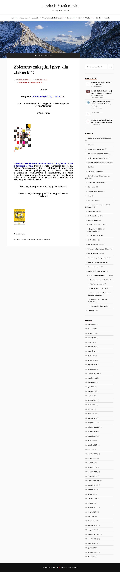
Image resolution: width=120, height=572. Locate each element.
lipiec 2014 (91, 494)
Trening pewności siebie (95, 244)
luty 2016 (91, 409)
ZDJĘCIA (91, 310)
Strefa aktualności (35, 82)
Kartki (90, 167)
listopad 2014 (92, 476)
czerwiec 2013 (92, 552)
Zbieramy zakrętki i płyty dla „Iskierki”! (41, 69)
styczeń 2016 (92, 414)
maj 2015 (91, 449)
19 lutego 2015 (41, 80)
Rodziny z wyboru (93, 211)
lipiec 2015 (91, 440)
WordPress (54, 567)
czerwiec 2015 (92, 445)
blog (89, 144)
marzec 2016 (92, 405)
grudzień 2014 (92, 472)
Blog (79, 18)
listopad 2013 (92, 530)
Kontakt (107, 18)
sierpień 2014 (92, 489)
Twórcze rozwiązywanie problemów (99, 249)
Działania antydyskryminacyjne (98, 153)
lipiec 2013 (91, 548)
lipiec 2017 (91, 355)
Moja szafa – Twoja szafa (97, 224)
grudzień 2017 (92, 346)
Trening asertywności (97, 284)
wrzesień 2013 (92, 539)
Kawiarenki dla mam (94, 171)
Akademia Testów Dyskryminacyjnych (100, 138)
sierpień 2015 (92, 436)
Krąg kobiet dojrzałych (95, 191)
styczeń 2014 (92, 521)
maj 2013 (91, 556)
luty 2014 (91, 516)
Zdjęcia (98, 18)
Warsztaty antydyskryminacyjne (98, 262)
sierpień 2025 (92, 324)
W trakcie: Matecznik (94, 253)
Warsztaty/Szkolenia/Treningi (52, 18)
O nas (12, 18)
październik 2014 (93, 481)
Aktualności (23, 18)
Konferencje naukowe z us (96, 182)
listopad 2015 (92, 422)
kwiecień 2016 (92, 400)
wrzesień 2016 (92, 378)
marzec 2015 (92, 458)
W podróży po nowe (95, 235)
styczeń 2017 (92, 360)
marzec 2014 (92, 512)
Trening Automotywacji (98, 288)
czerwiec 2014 (92, 498)
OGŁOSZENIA (23, 82)
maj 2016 (91, 396)
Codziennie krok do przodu (96, 149)
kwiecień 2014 (92, 507)
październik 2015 (93, 427)
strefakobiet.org (25, 80)
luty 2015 (91, 463)
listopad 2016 (92, 369)
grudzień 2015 (92, 418)
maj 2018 (91, 342)
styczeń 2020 (92, 333)
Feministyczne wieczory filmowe (98, 158)
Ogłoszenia (34, 18)
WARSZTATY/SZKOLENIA (96, 271)
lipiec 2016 (91, 387)
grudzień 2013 (92, 525)
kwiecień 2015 (92, 454)
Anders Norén (72, 567)
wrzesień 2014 (92, 485)
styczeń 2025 (92, 329)
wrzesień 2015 (92, 431)
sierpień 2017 (92, 351)
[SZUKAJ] (110, 67)
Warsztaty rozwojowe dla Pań (98, 280)
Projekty (70, 18)
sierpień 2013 (92, 543)
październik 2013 (93, 534)
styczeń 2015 (92, 467)
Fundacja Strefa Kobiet (60, 5)
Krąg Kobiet (91, 187)
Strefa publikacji (93, 240)
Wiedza (87, 18)
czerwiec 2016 (92, 391)
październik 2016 (93, 373)
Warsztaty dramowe (94, 267)
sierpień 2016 (92, 382)
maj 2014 (91, 503)
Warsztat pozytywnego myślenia (98, 258)
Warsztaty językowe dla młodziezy (100, 275)
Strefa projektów (93, 220)
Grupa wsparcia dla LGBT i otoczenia (99, 162)
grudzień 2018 (92, 338)
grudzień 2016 (92, 364)
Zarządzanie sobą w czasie (99, 306)
